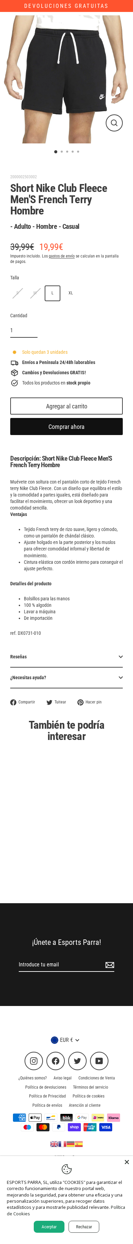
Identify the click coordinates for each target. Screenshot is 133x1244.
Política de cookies (88, 1096)
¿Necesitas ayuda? (28, 677)
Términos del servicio (90, 1087)
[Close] (126, 1162)
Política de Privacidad (47, 1096)
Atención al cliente (85, 1105)
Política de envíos (47, 1105)
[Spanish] (79, 1143)
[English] (54, 1143)
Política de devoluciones (45, 1087)
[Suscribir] (108, 965)
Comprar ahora (66, 426)
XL (71, 293)
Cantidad (18, 315)
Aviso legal (63, 1078)
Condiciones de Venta (96, 1078)
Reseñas (18, 656)
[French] (62, 1143)
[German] (70, 1143)
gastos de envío (62, 256)
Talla (14, 277)
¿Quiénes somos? (32, 1078)
